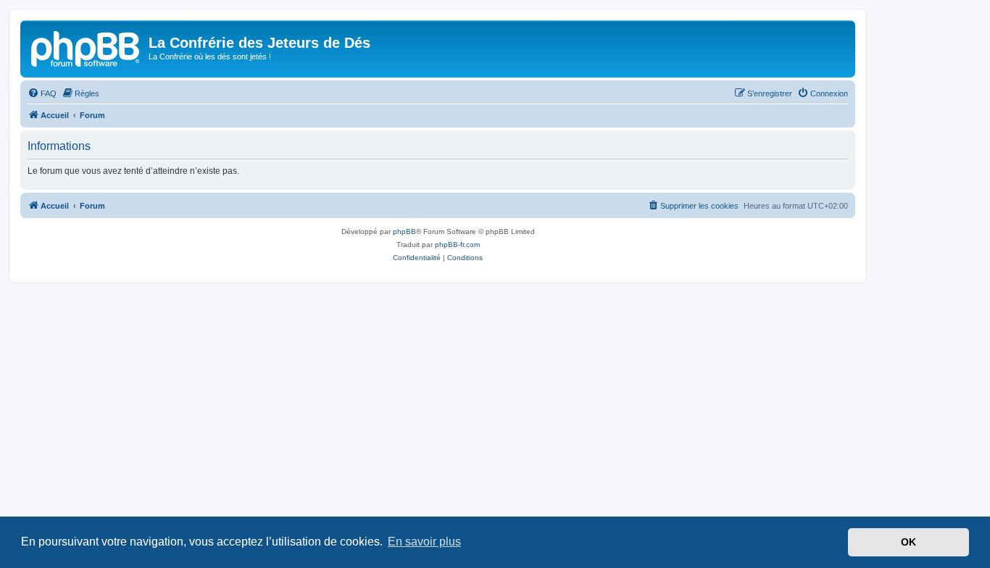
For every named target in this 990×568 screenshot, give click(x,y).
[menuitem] (42, 93)
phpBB (404, 231)
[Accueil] (86, 47)
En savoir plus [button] (424, 541)
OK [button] (908, 542)
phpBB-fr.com (457, 244)
